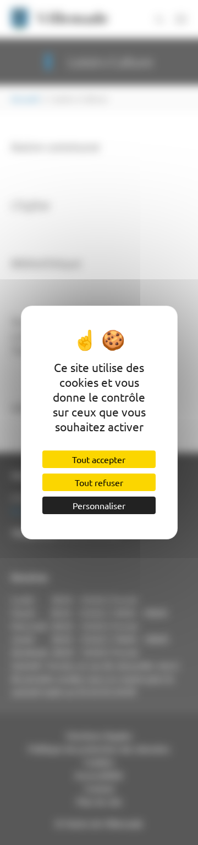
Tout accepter (98, 459)
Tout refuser (99, 482)
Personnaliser (99, 505)
